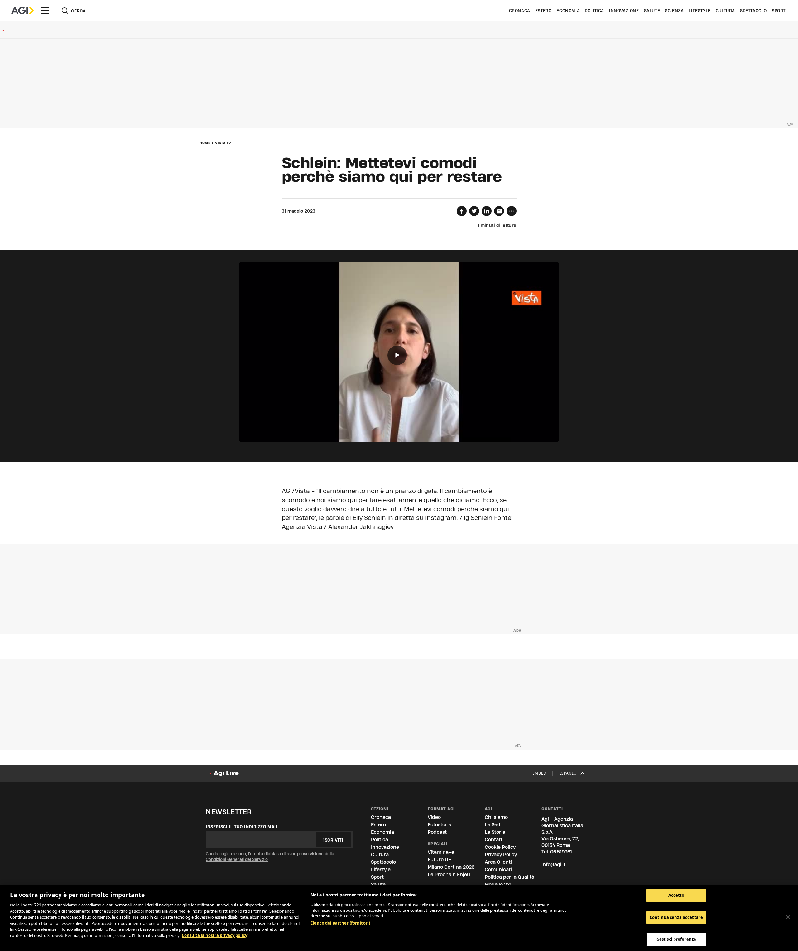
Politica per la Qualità (509, 877)
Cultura (725, 10)
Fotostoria (439, 825)
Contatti (494, 840)
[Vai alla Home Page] (22, 10)
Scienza (674, 10)
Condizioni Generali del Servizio (237, 859)
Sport (779, 10)
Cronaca (519, 10)
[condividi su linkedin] (487, 211)
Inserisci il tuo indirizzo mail (242, 827)
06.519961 (561, 852)
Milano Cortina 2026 (451, 867)
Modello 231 (498, 884)
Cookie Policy (500, 847)
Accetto (676, 895)
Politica (594, 10)
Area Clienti (498, 862)
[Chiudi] (788, 917)
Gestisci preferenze (676, 939)
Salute (652, 10)
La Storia (495, 832)
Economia (568, 10)
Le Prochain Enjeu (449, 874)
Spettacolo (753, 10)
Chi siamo (496, 817)
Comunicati (498, 869)
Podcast (437, 832)
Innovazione (624, 10)
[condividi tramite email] (499, 211)
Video (434, 817)
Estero (543, 10)
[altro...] (512, 211)
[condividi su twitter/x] (474, 211)
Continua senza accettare (676, 917)
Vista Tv (223, 143)
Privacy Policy (501, 854)
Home (205, 143)
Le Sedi (493, 825)
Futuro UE (439, 859)
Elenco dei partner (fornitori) (340, 923)
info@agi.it (553, 864)
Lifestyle (699, 10)
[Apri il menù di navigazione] (44, 10)
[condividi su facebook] (462, 211)
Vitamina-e (441, 852)
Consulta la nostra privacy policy (214, 935)
